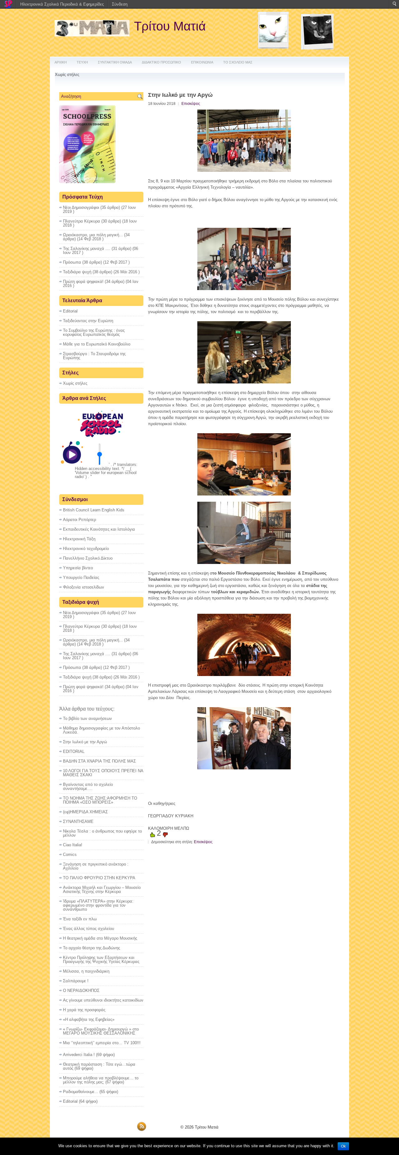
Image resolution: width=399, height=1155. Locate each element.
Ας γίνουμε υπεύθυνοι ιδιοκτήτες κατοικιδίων (103, 1000)
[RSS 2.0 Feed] (141, 1130)
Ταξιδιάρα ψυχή (77, 272)
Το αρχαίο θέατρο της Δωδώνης (91, 948)
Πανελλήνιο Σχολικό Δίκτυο (88, 558)
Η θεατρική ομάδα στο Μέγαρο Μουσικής (100, 938)
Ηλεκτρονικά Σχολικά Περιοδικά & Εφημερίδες (62, 4)
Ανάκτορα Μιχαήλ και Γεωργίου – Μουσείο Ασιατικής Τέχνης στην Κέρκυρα (102, 889)
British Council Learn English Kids (93, 510)
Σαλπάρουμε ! (76, 981)
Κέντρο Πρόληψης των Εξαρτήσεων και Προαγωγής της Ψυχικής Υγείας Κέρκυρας (101, 959)
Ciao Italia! (72, 845)
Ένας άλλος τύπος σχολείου (88, 928)
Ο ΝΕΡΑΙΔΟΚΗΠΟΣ (81, 990)
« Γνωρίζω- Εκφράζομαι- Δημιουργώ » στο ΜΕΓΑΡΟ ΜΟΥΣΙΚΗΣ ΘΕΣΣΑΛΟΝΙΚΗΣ (101, 1031)
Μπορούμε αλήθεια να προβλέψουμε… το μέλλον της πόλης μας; (100, 1080)
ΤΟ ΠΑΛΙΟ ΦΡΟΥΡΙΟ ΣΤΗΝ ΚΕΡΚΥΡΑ (99, 878)
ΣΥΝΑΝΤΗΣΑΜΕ (78, 821)
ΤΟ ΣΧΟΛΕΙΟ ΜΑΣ (237, 62)
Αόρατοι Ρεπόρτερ (79, 519)
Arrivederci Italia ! (79, 1054)
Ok (343, 1146)
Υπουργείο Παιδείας (81, 577)
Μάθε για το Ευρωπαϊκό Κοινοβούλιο (96, 344)
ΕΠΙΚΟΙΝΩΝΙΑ (202, 62)
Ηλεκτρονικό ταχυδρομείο (86, 548)
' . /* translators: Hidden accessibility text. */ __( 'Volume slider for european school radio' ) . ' (106, 470)
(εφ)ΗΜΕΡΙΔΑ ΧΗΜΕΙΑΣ (85, 812)
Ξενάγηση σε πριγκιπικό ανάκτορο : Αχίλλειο (95, 866)
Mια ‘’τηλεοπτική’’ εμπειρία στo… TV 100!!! (102, 1042)
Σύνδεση (119, 4)
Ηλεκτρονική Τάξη (79, 539)
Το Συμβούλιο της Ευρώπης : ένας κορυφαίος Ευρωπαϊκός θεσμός (94, 332)
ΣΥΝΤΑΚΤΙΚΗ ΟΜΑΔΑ (115, 62)
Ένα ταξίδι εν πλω (80, 919)
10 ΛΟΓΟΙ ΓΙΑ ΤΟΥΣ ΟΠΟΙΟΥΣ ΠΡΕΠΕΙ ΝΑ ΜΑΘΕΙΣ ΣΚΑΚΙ (103, 772)
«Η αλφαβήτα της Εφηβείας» (88, 1019)
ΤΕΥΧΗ (82, 62)
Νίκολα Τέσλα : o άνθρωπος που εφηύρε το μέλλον (102, 833)
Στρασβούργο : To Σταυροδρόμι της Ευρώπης (94, 355)
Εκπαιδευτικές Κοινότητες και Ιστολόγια (99, 529)
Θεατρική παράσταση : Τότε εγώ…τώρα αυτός (99, 1066)
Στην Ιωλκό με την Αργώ (85, 741)
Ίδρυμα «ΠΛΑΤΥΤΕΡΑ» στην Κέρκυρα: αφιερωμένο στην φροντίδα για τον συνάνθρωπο (98, 905)
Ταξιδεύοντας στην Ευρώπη (88, 320)
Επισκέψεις (190, 103)
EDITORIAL (73, 751)
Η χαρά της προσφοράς (84, 1009)
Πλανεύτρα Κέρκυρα (81, 221)
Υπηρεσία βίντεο (78, 568)
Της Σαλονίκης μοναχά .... (86, 248)
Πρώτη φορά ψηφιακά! (83, 281)
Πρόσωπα (72, 262)
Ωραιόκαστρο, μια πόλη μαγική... (93, 234)
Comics (70, 854)
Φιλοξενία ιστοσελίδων (83, 587)
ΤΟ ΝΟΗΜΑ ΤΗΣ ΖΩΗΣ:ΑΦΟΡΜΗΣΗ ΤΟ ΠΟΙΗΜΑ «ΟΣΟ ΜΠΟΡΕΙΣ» (100, 800)
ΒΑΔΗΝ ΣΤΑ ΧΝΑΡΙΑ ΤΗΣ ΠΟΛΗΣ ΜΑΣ (99, 761)
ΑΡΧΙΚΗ (61, 62)
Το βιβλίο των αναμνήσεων (87, 718)
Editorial (70, 311)
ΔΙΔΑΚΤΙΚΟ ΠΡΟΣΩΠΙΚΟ (161, 62)
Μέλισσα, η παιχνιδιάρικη (86, 971)
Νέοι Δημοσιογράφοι (81, 207)
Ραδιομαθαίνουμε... (80, 1091)
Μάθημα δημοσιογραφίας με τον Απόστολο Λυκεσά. (101, 730)
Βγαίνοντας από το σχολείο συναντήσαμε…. (88, 786)
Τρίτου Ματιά (170, 26)
